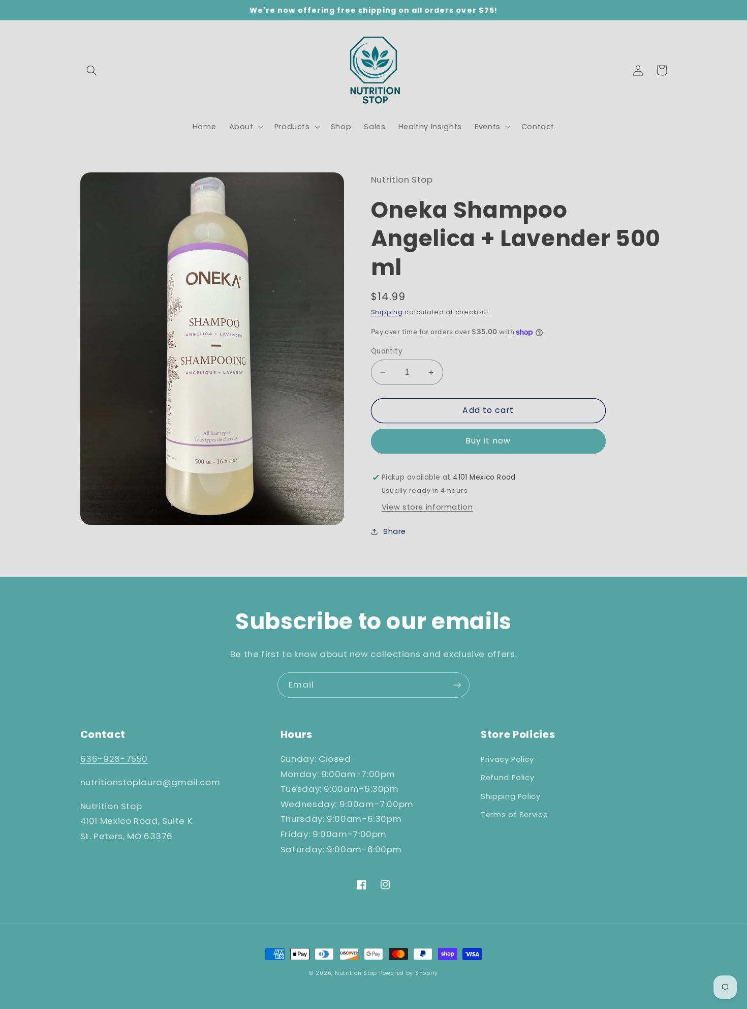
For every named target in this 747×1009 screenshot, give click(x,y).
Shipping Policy (510, 796)
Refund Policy (507, 778)
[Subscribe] (457, 684)
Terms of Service (514, 815)
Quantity (386, 351)
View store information (427, 507)
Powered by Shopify (408, 973)
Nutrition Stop (356, 973)
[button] (92, 70)
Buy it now (488, 441)
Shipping (387, 312)
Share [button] (394, 531)
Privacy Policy (507, 759)
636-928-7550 (114, 759)
